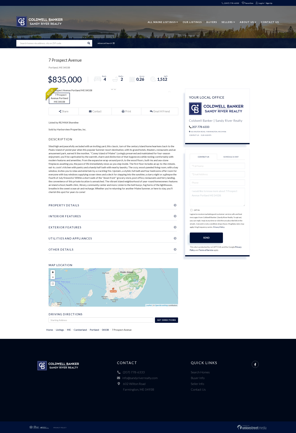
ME (69, 329)
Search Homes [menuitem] (200, 372)
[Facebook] (255, 364)
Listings (60, 329)
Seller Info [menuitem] (197, 384)
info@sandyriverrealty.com (140, 378)
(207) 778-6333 (231, 3)
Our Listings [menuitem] (192, 22)
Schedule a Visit (231, 157)
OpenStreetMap (161, 305)
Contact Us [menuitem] (270, 22)
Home (49, 329)
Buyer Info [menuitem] (198, 378)
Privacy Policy (218, 227)
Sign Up (269, 3)
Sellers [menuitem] (227, 22)
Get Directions (166, 320)
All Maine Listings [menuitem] (162, 22)
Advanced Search (105, 43)
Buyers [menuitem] (211, 22)
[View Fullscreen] (52, 283)
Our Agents (206, 135)
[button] (89, 43)
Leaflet (149, 305)
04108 (105, 329)
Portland (94, 329)
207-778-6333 (200, 127)
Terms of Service (206, 250)
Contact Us (194, 135)
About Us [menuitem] (247, 22)
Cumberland (80, 329)
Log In (261, 3)
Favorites (249, 3)
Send (206, 237)
